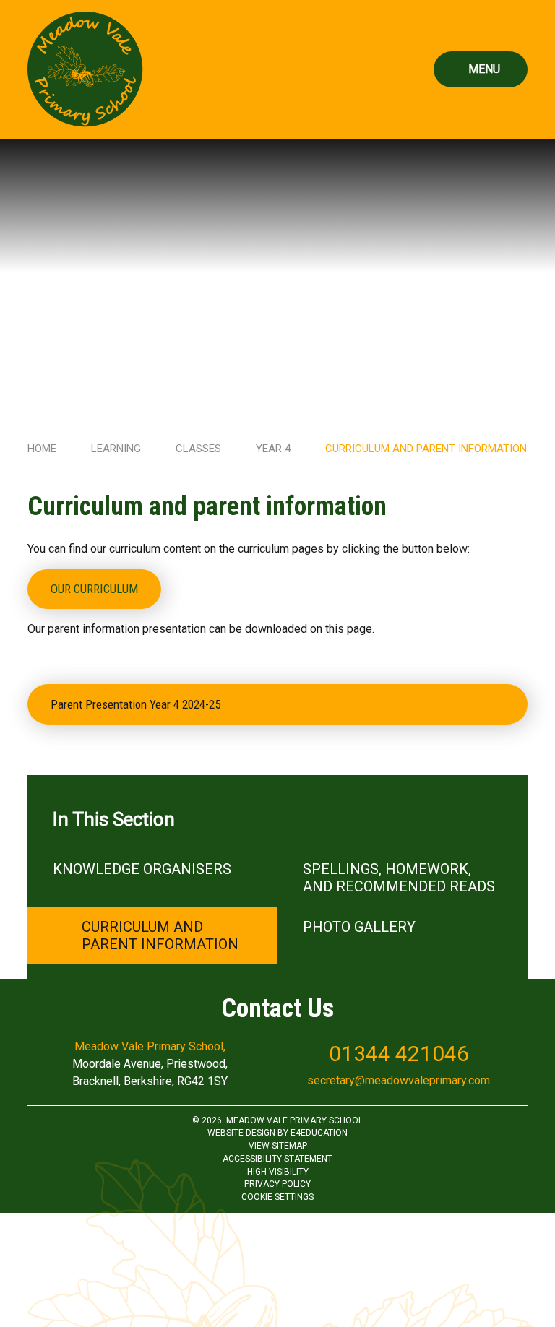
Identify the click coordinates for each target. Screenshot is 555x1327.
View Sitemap (278, 1146)
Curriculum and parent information (426, 448)
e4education (319, 1133)
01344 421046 (399, 1053)
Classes (198, 448)
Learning (116, 448)
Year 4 (273, 448)
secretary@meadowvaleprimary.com (398, 1080)
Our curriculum (94, 589)
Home (41, 448)
